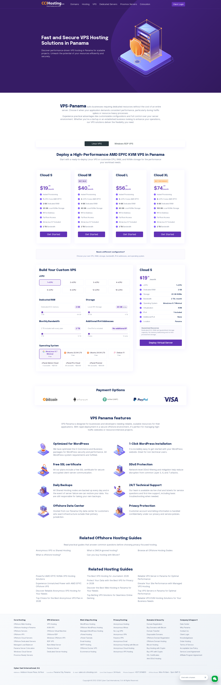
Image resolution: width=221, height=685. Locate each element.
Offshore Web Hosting (22, 624)
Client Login (178, 4)
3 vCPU (96, 282)
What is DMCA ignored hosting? (102, 550)
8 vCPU (73, 290)
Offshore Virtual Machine (56, 631)
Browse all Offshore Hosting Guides (155, 550)
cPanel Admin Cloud (50, 364)
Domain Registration (154, 624)
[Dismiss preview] (205, 677)
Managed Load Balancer (23, 645)
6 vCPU (50, 290)
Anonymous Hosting (121, 624)
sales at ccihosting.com (88, 672)
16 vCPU (119, 290)
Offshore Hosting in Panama (24, 628)
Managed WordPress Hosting (91, 631)
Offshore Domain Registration (158, 638)
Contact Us (184, 631)
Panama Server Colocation (24, 648)
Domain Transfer (153, 631)
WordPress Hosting (87, 624)
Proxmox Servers (128, 4)
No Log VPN (118, 631)
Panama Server (53, 648)
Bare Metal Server (54, 645)
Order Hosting (185, 641)
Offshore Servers (20, 631)
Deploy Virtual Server (161, 342)
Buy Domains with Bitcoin (156, 628)
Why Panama (185, 628)
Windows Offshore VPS (56, 638)
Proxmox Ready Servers (23, 655)
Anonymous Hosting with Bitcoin (125, 645)
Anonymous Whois (120, 628)
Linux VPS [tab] (97, 143)
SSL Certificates (153, 655)
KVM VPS (50, 628)
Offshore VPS (19, 634)
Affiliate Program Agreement (191, 655)
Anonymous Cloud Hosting (123, 648)
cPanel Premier (96, 364)
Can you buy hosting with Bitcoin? (103, 555)
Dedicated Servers (108, 4)
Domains (74, 4)
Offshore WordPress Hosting (91, 628)
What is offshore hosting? (48, 555)
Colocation (145, 4)
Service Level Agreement (190, 652)
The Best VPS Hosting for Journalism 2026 (108, 576)
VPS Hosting (52, 624)
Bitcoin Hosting (152, 645)
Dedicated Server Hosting (57, 652)
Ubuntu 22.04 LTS (74, 354)
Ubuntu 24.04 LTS (97, 354)
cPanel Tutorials (86, 638)
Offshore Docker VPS (88, 648)
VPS (94, 4)
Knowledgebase (186, 638)
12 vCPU (96, 290)
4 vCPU (119, 282)
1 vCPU (50, 282)
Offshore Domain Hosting (156, 641)
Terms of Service (186, 645)
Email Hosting (85, 641)
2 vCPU (73, 282)
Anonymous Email (120, 641)
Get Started (53, 234)
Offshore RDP (52, 634)
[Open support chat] (214, 678)
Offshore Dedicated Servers (25, 641)
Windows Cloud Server (23, 652)
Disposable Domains (155, 634)
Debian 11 (120, 354)
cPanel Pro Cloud (73, 364)
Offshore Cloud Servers (23, 638)
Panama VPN (118, 638)
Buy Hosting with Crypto (156, 648)
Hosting (86, 4)
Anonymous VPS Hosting (123, 652)
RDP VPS (50, 641)
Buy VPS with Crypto (155, 652)
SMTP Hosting (85, 645)
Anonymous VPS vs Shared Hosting (53, 550)
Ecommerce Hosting (88, 652)
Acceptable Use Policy (189, 648)
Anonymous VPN (120, 634)
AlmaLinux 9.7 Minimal (51, 353)
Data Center (184, 624)
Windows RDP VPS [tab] (124, 143)
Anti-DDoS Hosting (154, 659)
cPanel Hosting (86, 634)
